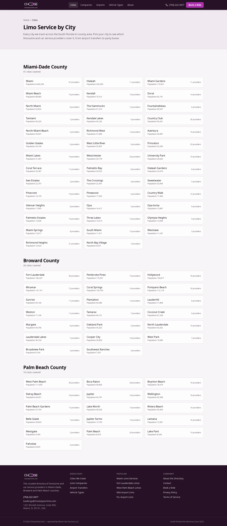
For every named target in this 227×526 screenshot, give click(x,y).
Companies (86, 4)
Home (26, 20)
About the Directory (173, 478)
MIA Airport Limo (125, 492)
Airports (100, 4)
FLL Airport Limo (125, 497)
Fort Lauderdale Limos (128, 483)
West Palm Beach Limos (129, 487)
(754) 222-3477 (176, 4)
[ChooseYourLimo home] (30, 5)
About (130, 4)
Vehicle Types (116, 4)
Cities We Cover (78, 478)
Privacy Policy (170, 492)
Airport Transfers (79, 487)
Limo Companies (78, 483)
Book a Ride (195, 4)
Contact (167, 483)
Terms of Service (171, 497)
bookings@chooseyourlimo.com (39, 501)
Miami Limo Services (127, 478)
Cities (73, 4)
